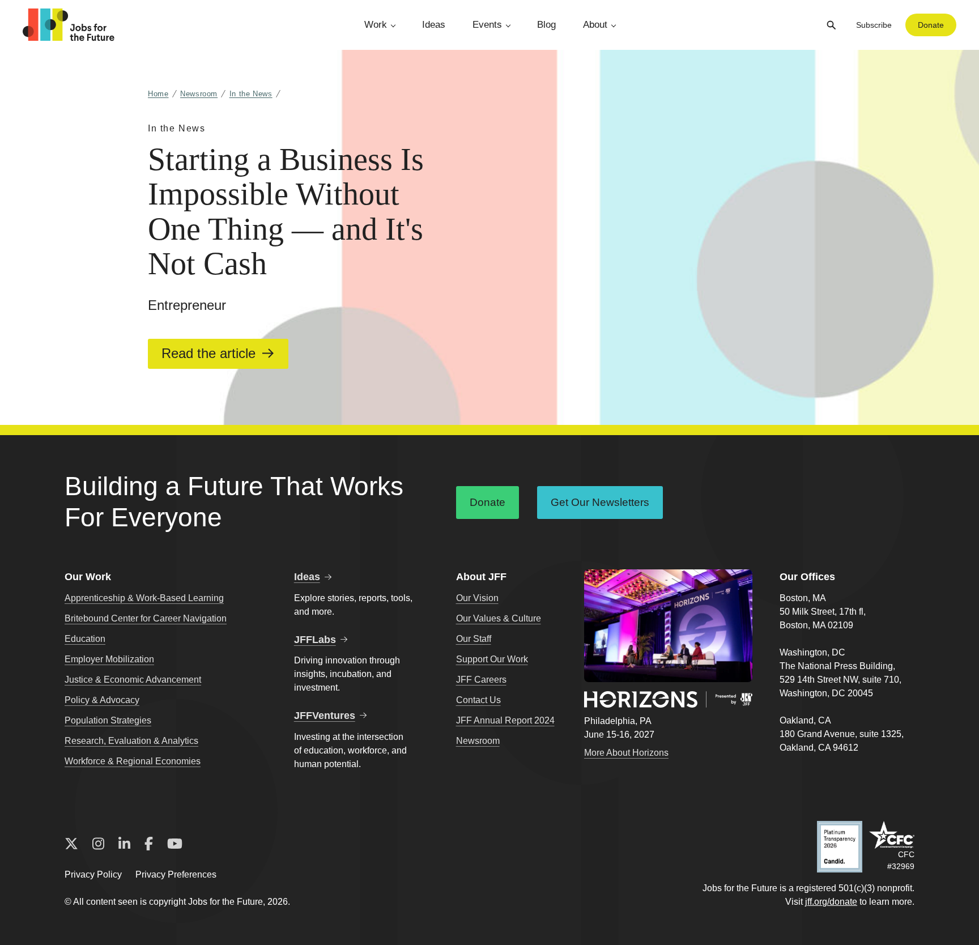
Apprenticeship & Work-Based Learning (144, 598)
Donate (931, 24)
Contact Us (478, 700)
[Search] (831, 25)
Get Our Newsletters (600, 502)
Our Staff (473, 639)
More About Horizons (626, 752)
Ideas (433, 24)
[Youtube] (174, 844)
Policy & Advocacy (102, 700)
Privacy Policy (93, 874)
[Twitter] (71, 844)
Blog (546, 24)
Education (85, 639)
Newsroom (199, 94)
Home (158, 94)
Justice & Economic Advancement (133, 679)
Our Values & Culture (498, 618)
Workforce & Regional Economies (133, 761)
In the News (251, 94)
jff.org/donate (831, 901)
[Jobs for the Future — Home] (68, 24)
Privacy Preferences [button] (175, 874)
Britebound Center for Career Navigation (146, 618)
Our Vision (477, 598)
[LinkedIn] (124, 844)
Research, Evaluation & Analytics (131, 741)
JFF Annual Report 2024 (505, 720)
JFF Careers (481, 679)
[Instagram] (98, 844)
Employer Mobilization (109, 659)
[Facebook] (148, 844)
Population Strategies (108, 720)
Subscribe (874, 24)
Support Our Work (492, 659)
